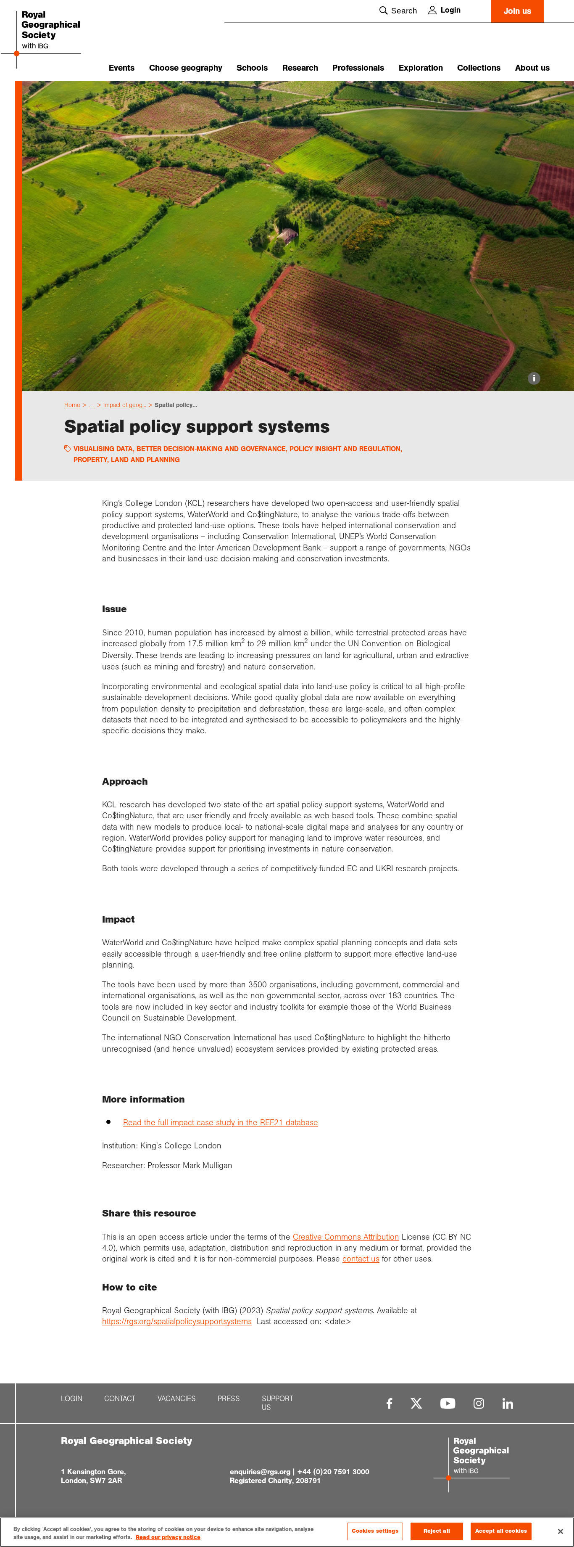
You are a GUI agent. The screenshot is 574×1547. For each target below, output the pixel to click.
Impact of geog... (124, 405)
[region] (287, 1532)
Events (121, 68)
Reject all (437, 1531)
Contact (119, 1398)
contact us (360, 1258)
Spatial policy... (176, 405)
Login (451, 10)
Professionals (358, 68)
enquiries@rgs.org (260, 1471)
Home (72, 405)
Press (229, 1398)
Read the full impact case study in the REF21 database (220, 1122)
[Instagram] (479, 1403)
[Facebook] (389, 1403)
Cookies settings (375, 1531)
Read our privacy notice (168, 1537)
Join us (517, 11)
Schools (252, 68)
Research (300, 68)
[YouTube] (448, 1403)
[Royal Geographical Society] (57, 40)
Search (404, 10)
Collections (478, 68)
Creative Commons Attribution (346, 1237)
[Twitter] (416, 1403)
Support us (277, 1403)
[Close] (560, 1531)
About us (532, 68)
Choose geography (185, 68)
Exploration (421, 68)
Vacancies (177, 1398)
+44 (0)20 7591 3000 (333, 1471)
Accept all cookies (501, 1531)
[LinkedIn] (508, 1403)
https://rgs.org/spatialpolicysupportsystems (177, 1321)
